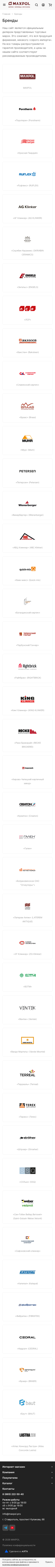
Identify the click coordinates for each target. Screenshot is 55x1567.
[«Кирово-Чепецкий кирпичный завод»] (27, 768)
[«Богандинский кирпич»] (27, 601)
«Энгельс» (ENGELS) (27, 287)
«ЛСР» (27, 319)
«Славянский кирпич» (27, 385)
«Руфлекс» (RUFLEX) (27, 185)
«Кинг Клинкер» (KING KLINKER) (27, 710)
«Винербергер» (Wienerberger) (28, 515)
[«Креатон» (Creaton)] (27, 804)
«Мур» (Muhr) (27, 450)
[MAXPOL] (27, 76)
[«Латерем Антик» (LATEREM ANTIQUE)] (27, 906)
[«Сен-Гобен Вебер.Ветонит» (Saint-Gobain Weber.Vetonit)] (27, 1203)
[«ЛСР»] (27, 308)
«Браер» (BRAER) (28, 1381)
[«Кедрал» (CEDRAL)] (27, 1337)
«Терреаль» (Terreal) (27, 1084)
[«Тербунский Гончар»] (27, 634)
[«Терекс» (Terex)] (27, 1105)
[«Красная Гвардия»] (27, 141)
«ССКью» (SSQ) (27, 1182)
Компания (8, 1472)
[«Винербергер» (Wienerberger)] (27, 503)
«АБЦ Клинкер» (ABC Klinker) (28, 547)
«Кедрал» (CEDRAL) (27, 1348)
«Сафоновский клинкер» (27, 1251)
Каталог (7, 1483)
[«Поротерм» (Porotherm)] (27, 109)
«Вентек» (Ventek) (27, 1019)
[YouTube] (12, 1528)
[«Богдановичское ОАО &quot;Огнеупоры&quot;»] (27, 869)
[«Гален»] (27, 837)
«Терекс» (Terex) (27, 1117)
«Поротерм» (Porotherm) (27, 120)
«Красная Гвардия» (27, 153)
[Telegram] (5, 1528)
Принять (49, 1562)
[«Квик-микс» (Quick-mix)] (27, 568)
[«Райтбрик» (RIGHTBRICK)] (27, 666)
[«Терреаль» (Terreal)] (27, 1073)
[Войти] (43, 4)
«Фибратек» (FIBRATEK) (27, 1316)
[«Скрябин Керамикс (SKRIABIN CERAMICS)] (27, 239)
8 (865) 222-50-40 (13, 1494)
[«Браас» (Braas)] (27, 406)
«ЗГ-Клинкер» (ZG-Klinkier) (27, 954)
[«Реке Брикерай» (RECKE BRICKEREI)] (27, 731)
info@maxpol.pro (11, 1513)
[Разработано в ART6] (15, 1551)
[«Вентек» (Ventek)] (27, 1008)
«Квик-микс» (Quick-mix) (27, 580)
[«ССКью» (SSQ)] (27, 1170)
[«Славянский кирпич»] (27, 373)
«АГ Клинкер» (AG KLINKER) (27, 218)
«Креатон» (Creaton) (27, 816)
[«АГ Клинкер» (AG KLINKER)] (27, 206)
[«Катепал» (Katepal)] (27, 1272)
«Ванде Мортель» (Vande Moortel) (27, 1051)
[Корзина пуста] (50, 4)
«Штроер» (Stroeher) (27, 1149)
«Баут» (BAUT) (27, 1414)
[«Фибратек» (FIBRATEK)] (27, 1304)
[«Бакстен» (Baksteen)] (27, 341)
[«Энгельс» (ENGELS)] (27, 276)
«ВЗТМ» (27, 986)
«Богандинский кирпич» (27, 612)
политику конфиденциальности (15, 1565)
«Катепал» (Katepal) (27, 1283)
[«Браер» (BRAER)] (27, 1370)
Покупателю (10, 1477)
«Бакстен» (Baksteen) (27, 352)
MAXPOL (27, 88)
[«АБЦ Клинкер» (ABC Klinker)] (27, 536)
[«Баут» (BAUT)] (27, 1402)
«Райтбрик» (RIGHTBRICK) (27, 678)
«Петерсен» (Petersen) (27, 482)
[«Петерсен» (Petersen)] (27, 471)
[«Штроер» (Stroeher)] (27, 1138)
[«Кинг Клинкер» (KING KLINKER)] (27, 699)
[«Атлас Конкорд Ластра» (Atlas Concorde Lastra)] (27, 1435)
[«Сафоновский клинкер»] (27, 1239)
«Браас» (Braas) (27, 417)
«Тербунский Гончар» (27, 645)
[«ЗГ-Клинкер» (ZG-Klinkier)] (27, 942)
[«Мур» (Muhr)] (27, 438)
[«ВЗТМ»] (27, 975)
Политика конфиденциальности (18, 1545)
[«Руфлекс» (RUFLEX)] (27, 174)
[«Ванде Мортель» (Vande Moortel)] (27, 1040)
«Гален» (27, 848)
